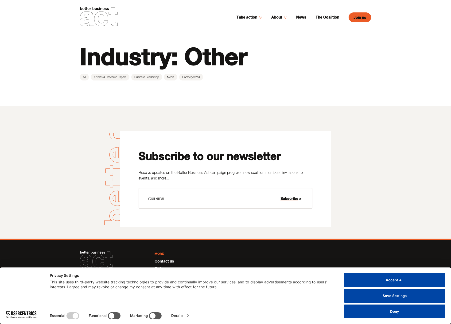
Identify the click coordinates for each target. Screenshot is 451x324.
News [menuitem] (301, 17)
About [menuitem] (276, 17)
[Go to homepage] (99, 17)
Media (170, 77)
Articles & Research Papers (110, 77)
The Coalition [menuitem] (327, 17)
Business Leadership (146, 77)
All (84, 77)
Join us (360, 17)
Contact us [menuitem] (164, 261)
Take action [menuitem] (247, 17)
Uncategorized (191, 77)
